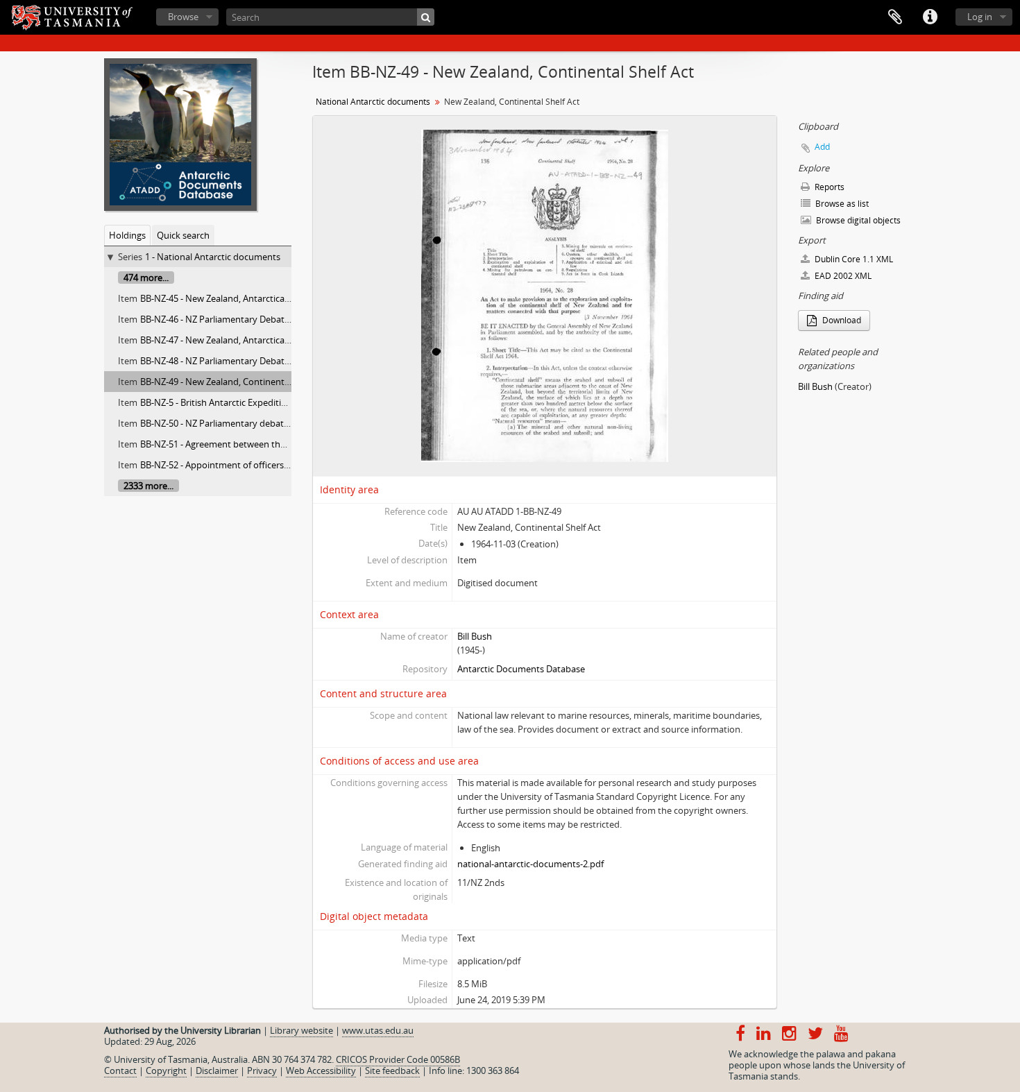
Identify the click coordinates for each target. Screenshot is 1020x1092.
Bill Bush (474, 636)
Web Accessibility (321, 1070)
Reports (828, 187)
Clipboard (895, 17)
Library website (301, 1030)
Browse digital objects (857, 220)
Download (840, 320)
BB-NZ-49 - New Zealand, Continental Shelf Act (234, 381)
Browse (183, 16)
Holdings (127, 235)
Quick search (183, 235)
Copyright (166, 1070)
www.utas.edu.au (378, 1030)
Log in (979, 16)
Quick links (929, 17)
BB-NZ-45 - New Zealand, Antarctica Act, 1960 (231, 298)
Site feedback (392, 1070)
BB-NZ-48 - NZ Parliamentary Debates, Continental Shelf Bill (261, 361)
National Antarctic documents (373, 102)
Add (822, 147)
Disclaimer (217, 1070)
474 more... (146, 277)
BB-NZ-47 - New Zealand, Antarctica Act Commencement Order (269, 340)
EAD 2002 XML (842, 276)
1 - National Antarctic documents (212, 256)
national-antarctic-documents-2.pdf (530, 864)
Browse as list (841, 204)
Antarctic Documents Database (521, 669)
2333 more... (148, 485)
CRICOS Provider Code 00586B (398, 1059)
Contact (120, 1070)
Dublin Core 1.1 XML (853, 259)
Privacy (262, 1070)
